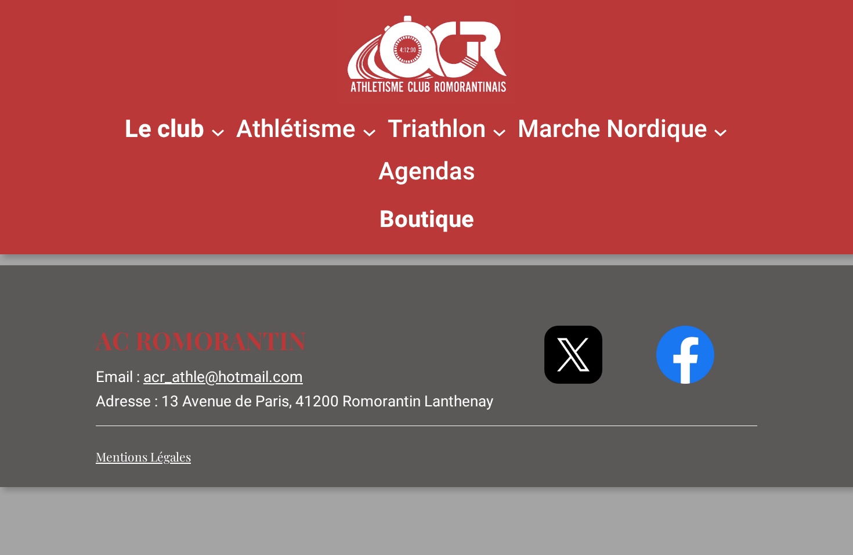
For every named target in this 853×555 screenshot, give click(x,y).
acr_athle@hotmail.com (223, 377)
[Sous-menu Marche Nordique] (720, 131)
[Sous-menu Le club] (218, 131)
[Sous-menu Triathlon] (499, 131)
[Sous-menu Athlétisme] (369, 131)
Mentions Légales (143, 456)
